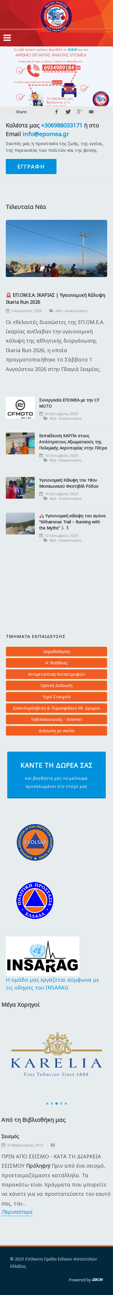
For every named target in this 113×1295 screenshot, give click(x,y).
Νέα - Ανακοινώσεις (71, 311)
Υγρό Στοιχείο (57, 696)
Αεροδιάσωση (56, 651)
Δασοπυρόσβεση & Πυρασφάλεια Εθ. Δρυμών (57, 708)
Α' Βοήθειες (56, 662)
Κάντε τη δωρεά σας (57, 775)
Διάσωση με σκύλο (56, 730)
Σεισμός (10, 1136)
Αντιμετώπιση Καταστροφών (56, 674)
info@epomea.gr (46, 134)
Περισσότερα (17, 1212)
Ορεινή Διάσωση (56, 685)
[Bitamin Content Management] (97, 1280)
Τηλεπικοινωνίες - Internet (56, 719)
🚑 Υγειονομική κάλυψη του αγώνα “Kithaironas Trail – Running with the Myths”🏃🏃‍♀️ (72, 522)
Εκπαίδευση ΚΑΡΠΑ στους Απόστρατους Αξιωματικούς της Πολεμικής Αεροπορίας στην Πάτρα (73, 442)
